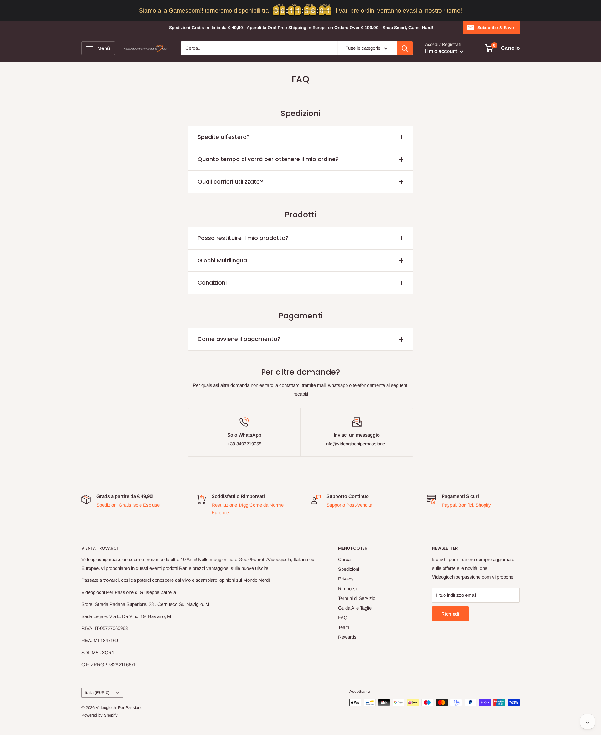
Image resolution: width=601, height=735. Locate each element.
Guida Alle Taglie (355, 608)
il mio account (441, 51)
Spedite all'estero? (224, 137)
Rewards (347, 637)
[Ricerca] (405, 48)
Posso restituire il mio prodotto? (243, 238)
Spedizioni (348, 569)
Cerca (344, 559)
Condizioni (212, 282)
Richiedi (450, 613)
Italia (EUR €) (97, 692)
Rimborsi (347, 588)
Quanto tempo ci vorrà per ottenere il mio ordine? (268, 159)
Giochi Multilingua (222, 260)
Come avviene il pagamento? (239, 339)
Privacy (346, 578)
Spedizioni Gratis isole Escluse (128, 505)
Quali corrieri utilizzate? (230, 181)
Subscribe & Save (495, 27)
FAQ (342, 617)
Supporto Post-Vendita (349, 505)
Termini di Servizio (356, 598)
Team (343, 627)
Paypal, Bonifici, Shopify (466, 505)
